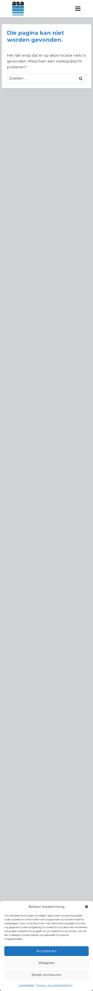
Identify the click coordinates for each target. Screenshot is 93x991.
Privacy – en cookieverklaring (54, 985)
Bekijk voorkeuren (47, 975)
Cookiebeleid (26, 985)
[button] (86, 907)
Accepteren (46, 951)
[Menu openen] (78, 8)
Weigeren (46, 963)
